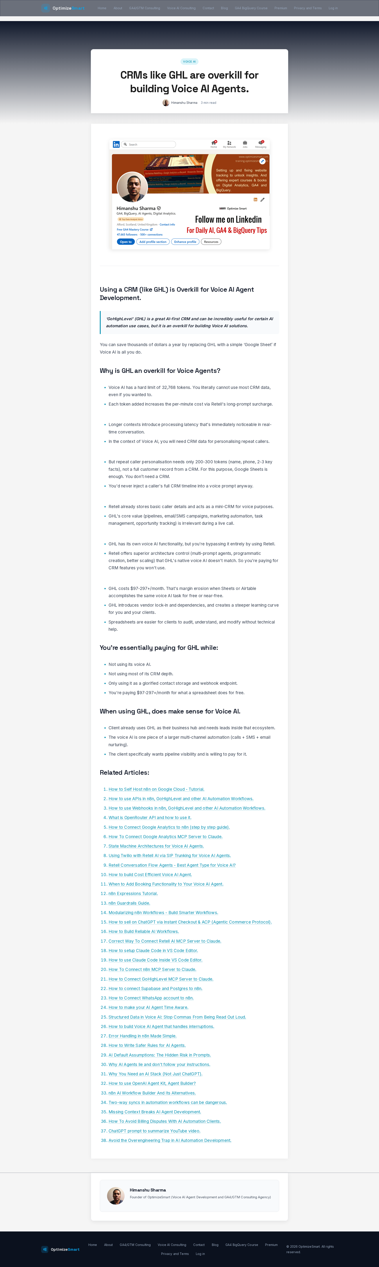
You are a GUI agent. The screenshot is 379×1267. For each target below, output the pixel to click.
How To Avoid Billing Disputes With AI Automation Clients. (165, 1121)
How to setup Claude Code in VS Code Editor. (153, 950)
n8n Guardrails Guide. (129, 903)
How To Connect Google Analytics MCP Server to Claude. (166, 836)
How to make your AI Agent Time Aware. (148, 1007)
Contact (208, 8)
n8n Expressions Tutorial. (133, 893)
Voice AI (189, 61)
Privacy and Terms (308, 8)
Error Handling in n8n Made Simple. (143, 1036)
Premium (281, 8)
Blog (224, 8)
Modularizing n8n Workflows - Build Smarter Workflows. (163, 912)
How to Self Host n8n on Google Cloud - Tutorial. (156, 789)
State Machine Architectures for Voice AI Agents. (156, 846)
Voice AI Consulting (181, 8)
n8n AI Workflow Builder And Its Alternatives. (152, 1093)
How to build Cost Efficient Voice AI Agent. (150, 874)
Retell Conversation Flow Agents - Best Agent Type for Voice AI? (172, 865)
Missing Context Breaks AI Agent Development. (155, 1111)
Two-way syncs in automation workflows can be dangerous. (168, 1102)
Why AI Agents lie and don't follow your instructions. (159, 1064)
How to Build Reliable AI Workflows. (144, 931)
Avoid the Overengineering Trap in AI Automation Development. (170, 1140)
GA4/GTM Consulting (144, 8)
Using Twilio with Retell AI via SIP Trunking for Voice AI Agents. (170, 855)
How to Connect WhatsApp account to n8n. (151, 998)
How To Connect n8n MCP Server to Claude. (153, 969)
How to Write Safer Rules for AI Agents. (147, 1045)
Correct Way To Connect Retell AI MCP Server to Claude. (165, 941)
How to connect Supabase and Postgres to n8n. (155, 988)
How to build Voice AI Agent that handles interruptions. (161, 1026)
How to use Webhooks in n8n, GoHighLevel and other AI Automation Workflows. (187, 808)
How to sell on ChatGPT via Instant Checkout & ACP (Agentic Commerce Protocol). (190, 922)
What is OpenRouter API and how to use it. (150, 817)
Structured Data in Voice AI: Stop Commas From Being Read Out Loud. (177, 1017)
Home (102, 8)
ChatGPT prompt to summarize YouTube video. (154, 1131)
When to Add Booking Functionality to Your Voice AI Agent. (166, 884)
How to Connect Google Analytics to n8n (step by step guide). (169, 827)
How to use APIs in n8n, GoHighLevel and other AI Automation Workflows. (181, 798)
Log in (333, 8)
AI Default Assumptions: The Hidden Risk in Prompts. (160, 1055)
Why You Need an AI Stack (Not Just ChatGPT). (155, 1074)
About (118, 8)
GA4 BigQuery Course (251, 8)
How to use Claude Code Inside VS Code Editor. (156, 960)
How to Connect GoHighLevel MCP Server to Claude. (161, 979)
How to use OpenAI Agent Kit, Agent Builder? (152, 1083)
